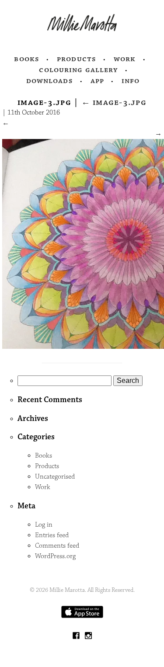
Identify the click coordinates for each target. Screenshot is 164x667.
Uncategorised (55, 476)
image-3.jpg (114, 102)
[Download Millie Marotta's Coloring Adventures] (82, 616)
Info (131, 81)
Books (26, 59)
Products (76, 59)
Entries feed (52, 535)
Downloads (49, 81)
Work (125, 59)
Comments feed (57, 546)
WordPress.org (55, 556)
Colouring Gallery (78, 70)
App (97, 81)
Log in (43, 525)
